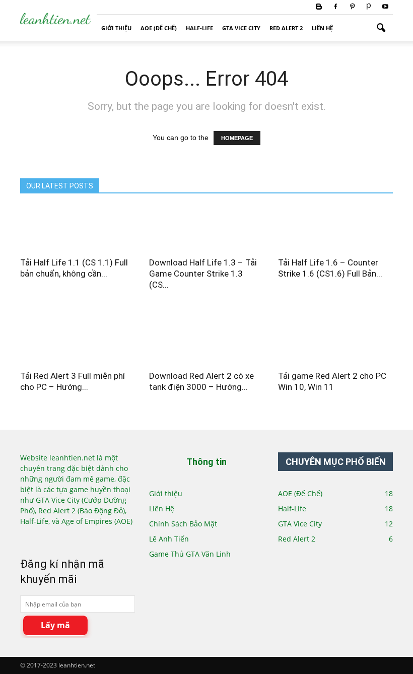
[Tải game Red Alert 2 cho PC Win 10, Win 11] (335, 335)
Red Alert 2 (286, 28)
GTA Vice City (241, 28)
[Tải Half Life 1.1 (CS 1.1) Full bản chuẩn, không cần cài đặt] (77, 221)
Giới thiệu (116, 28)
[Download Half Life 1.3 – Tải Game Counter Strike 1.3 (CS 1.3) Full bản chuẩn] (206, 221)
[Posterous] (368, 7)
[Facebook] (335, 7)
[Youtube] (385, 7)
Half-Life (199, 28)
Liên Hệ (322, 28)
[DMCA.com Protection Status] (54, 538)
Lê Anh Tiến (169, 539)
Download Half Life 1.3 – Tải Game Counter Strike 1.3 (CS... (203, 273)
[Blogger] (318, 7)
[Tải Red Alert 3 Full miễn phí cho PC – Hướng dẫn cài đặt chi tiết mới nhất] (77, 335)
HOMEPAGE (237, 138)
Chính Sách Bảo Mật (183, 523)
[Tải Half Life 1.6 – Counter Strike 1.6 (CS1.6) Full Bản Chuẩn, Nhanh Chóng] (335, 221)
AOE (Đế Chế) (159, 28)
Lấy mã (55, 625)
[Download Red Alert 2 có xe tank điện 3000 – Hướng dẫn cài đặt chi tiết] (206, 335)
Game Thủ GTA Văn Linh (190, 554)
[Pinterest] (352, 7)
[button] (381, 28)
